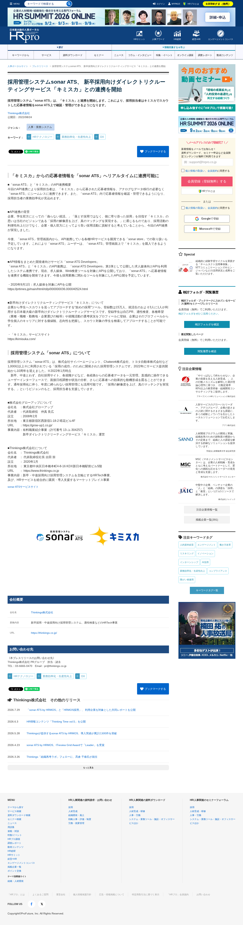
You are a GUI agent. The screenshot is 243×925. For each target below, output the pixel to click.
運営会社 (60, 894)
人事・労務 (134, 815)
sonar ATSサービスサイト (23, 486)
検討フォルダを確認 (207, 324)
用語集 (11, 827)
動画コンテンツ (225, 55)
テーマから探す (16, 807)
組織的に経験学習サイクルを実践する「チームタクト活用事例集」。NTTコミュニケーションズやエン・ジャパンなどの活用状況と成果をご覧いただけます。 (215, 267)
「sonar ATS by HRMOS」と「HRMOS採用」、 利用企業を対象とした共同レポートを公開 (81, 709)
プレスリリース (40, 66)
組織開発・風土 (76, 815)
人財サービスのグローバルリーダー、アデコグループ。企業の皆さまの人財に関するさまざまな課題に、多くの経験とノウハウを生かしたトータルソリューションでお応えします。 (215, 414)
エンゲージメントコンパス (220, 39)
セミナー (99, 55)
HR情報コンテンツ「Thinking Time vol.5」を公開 (56, 721)
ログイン (161, 4)
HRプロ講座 (14, 839)
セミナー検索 (14, 819)
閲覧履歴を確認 (207, 351)
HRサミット (139, 39)
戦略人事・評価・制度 (79, 819)
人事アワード (158, 39)
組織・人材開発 (16, 881)
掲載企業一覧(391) (207, 519)
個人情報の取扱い (195, 170)
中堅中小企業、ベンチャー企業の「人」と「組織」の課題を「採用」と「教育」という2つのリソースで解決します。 (215, 492)
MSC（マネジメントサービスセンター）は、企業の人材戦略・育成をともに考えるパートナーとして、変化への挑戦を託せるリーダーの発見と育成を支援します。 (215, 468)
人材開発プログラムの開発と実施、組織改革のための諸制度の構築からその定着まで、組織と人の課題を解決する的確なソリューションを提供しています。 (215, 442)
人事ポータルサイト (18, 66)
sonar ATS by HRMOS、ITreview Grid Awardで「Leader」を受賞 (65, 745)
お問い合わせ (203, 894)
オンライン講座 (185, 55)
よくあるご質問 (40, 894)
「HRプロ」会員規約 (178, 894)
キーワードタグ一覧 (207, 590)
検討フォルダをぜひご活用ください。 (199, 313)
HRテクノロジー (42, 136)
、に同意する (207, 170)
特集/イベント (15, 835)
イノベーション (205, 553)
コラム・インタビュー (139, 55)
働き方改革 (225, 544)
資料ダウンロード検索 (19, 815)
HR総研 (177, 39)
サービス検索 (14, 811)
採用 (70, 807)
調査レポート (205, 55)
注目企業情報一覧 (207, 509)
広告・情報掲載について (111, 894)
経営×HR (196, 39)
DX (102, 136)
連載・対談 (13, 831)
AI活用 (205, 562)
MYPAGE (176, 4)
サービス (46, 55)
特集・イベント (164, 55)
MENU (16, 3)
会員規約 (212, 170)
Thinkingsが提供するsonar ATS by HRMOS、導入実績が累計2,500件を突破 (72, 733)
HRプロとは (193, 4)
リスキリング (187, 553)
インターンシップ (189, 562)
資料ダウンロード (73, 55)
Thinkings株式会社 (19, 113)
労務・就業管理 (76, 823)
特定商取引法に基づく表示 (145, 894)
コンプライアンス (218, 571)
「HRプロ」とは (16, 894)
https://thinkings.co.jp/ (44, 632)
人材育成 (72, 811)
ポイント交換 (14, 871)
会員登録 (218, 4)
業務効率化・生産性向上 (76, 136)
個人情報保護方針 (82, 894)
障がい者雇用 (187, 579)
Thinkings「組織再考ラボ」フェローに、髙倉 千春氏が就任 (62, 756)
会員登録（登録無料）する (207, 181)
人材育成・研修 (137, 811)
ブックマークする (155, 151)
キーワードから (20, 55)
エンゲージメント (206, 544)
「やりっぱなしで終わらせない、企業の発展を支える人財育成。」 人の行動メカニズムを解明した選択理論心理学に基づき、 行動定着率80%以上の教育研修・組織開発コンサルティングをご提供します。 (215, 385)
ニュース (118, 55)
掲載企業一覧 (14, 867)
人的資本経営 (187, 544)
